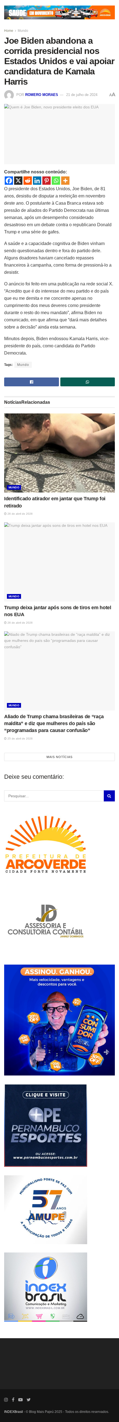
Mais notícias (59, 757)
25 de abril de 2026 (20, 738)
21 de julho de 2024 (81, 95)
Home (8, 31)
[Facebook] (9, 180)
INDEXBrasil (13, 1412)
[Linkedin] (37, 180)
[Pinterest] (46, 180)
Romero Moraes (41, 95)
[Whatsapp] (56, 180)
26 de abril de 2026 (20, 513)
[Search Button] (109, 795)
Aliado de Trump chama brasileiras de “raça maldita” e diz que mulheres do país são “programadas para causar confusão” (54, 723)
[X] (18, 180)
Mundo (23, 31)
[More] (65, 180)
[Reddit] (28, 180)
